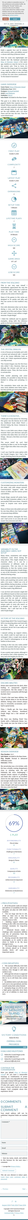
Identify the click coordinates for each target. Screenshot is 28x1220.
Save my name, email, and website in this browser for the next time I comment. (14, 1160)
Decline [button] (5, 19)
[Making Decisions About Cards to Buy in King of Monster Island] (14, 138)
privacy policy (14, 15)
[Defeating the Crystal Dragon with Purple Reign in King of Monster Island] (14, 679)
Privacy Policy (15, 1166)
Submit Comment (8, 1170)
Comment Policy (9, 1213)
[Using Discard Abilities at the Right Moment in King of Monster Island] (14, 809)
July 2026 (15, 1205)
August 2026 (6, 1205)
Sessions (18, 24)
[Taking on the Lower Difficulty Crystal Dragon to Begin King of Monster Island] (14, 412)
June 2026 (22, 1205)
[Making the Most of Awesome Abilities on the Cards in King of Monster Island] (14, 747)
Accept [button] (15, 19)
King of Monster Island (9, 62)
